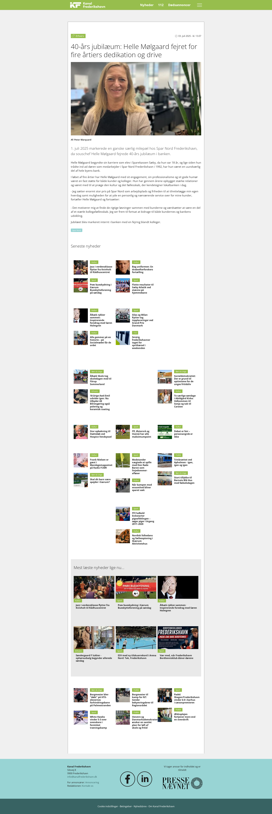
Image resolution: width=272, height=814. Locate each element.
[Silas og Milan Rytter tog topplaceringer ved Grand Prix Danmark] (123, 315)
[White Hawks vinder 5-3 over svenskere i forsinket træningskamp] (81, 717)
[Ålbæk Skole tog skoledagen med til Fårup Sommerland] (81, 377)
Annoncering (92, 782)
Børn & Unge (97, 371)
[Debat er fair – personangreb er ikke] (165, 432)
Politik (178, 455)
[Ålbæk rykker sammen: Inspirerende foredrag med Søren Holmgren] (81, 315)
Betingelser (126, 806)
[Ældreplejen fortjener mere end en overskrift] (165, 715)
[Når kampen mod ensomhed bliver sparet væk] (123, 485)
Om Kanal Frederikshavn (161, 806)
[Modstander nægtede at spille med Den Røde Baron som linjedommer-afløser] (123, 460)
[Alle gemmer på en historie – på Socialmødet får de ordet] (81, 338)
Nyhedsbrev (140, 806)
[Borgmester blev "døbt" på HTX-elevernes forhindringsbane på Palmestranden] (81, 695)
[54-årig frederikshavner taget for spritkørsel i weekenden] (123, 338)
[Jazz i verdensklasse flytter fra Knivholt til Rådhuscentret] (81, 267)
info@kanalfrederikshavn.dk (82, 776)
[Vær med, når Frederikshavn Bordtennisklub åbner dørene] (178, 637)
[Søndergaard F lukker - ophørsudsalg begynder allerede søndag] (94, 637)
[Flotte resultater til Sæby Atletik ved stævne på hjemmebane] (123, 285)
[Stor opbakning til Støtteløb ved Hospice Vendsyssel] (81, 432)
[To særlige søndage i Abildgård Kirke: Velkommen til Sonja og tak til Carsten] (165, 396)
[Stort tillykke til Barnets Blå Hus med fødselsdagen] (165, 478)
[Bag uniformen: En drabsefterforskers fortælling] (123, 267)
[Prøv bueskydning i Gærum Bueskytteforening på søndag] (81, 285)
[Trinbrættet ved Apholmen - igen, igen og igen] (165, 460)
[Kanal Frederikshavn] (87, 5)
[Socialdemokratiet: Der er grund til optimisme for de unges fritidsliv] (165, 377)
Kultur (94, 262)
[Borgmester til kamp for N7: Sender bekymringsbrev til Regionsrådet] (123, 695)
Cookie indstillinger (108, 806)
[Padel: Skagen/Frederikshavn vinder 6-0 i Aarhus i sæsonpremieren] (165, 695)
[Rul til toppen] (265, 807)
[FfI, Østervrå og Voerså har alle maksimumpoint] (123, 432)
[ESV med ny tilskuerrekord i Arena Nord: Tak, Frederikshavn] (136, 637)
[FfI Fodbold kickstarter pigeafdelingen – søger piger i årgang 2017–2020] (123, 514)
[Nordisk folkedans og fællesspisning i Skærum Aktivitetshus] (123, 536)
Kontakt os (87, 785)
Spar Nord (76, 230)
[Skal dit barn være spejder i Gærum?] (81, 480)
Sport (94, 280)
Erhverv (95, 391)
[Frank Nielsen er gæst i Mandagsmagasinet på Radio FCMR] (81, 460)
